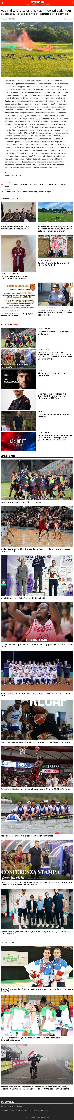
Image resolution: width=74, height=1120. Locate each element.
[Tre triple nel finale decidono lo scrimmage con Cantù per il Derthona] (37, 720)
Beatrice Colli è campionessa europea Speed (23, 598)
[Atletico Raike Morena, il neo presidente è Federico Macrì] (18, 212)
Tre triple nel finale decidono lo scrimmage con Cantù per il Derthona (35, 742)
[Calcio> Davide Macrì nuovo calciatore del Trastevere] (18, 253)
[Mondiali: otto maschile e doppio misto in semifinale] (37, 813)
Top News (48, 260)
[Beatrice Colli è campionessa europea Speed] (37, 575)
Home (26, 1117)
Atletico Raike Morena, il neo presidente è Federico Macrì (15, 228)
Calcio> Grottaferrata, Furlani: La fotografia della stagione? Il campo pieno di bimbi (55, 312)
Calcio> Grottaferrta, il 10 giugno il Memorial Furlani (17, 314)
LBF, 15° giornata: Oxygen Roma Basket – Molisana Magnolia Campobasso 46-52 (30, 1039)
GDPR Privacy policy (43, 1117)
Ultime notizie (13, 273)
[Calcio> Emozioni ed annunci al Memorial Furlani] (55, 246)
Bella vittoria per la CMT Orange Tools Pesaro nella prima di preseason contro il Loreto (36, 550)
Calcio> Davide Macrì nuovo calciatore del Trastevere (14, 277)
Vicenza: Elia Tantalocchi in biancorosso (51, 374)
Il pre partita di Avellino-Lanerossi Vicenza (54, 415)
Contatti (32, 1117)
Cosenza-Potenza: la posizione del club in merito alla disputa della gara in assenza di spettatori (55, 437)
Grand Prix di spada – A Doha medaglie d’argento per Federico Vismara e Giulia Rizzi (37, 990)
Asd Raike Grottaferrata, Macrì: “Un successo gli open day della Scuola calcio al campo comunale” (55, 229)
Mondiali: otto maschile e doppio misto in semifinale (27, 836)
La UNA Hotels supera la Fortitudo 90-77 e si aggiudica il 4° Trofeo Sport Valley (36, 645)
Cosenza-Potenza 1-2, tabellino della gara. (53, 333)
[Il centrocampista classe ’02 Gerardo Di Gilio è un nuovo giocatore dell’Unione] (18, 400)
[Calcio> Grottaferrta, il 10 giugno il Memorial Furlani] (18, 296)
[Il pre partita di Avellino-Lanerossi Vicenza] (18, 421)
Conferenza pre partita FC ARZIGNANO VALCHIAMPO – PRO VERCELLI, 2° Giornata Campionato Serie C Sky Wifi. (55, 355)
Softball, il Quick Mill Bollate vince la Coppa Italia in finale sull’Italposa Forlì (35, 694)
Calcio (4, 224)
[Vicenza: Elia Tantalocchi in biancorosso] (18, 379)
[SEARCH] (72, 3)
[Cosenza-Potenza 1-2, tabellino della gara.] (18, 338)
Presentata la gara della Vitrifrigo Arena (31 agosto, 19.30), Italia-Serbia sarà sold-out (35, 932)
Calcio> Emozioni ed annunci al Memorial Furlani (53, 264)
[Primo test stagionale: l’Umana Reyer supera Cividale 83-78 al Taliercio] (37, 766)
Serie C (47, 329)
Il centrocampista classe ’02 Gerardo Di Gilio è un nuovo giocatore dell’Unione (52, 396)
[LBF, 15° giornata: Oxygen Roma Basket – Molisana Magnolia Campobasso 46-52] (37, 1015)
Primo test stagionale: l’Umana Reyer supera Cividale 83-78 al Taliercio (36, 789)
